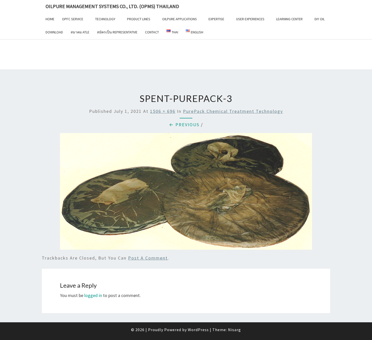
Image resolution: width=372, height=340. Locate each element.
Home (50, 19)
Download (54, 32)
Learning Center (289, 19)
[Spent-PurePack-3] (186, 193)
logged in (93, 295)
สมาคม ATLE (80, 32)
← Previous (184, 125)
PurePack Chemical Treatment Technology (233, 111)
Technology (105, 19)
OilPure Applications (179, 19)
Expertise (216, 19)
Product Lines (138, 19)
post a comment (148, 258)
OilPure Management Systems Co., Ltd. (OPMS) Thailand (112, 6)
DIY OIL (320, 19)
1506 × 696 (162, 111)
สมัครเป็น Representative (117, 32)
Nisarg (234, 329)
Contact (152, 32)
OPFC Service (72, 19)
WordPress (198, 329)
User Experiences (250, 19)
